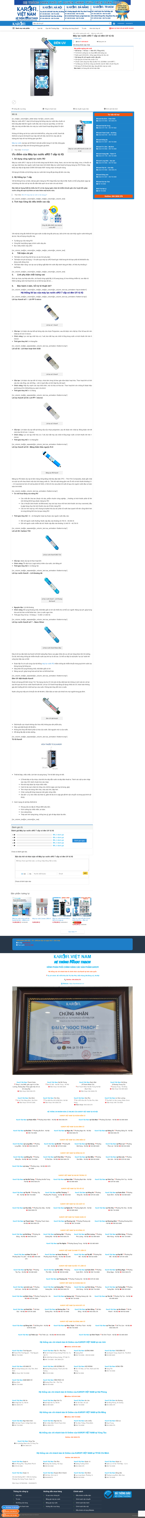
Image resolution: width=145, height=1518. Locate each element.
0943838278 (129, 23)
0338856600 (120, 23)
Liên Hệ (39, 28)
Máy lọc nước (16, 143)
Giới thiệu (19, 1495)
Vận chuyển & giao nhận (82, 109)
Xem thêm (71, 932)
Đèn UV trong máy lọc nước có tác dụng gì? (34, 195)
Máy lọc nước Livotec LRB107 (41, 918)
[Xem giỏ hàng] (114, 23)
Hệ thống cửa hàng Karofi (70, 28)
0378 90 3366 (29, 945)
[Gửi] (109, 23)
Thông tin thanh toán (50, 109)
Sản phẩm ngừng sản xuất (81, 33)
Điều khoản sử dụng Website (85, 1510)
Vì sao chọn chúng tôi (52, 1495)
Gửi (85, 873)
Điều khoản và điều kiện (83, 1495)
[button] (23, 28)
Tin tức (18, 1499)
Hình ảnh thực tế (95, 28)
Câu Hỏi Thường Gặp (52, 28)
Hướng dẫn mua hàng (19, 109)
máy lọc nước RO (48, 663)
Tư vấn (84, 28)
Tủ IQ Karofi (25, 150)
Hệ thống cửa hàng (22, 1503)
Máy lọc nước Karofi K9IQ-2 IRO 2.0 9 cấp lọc (61, 919)
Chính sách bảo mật (82, 1506)
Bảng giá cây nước (52, 1503)
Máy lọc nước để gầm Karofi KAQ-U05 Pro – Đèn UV (81, 919)
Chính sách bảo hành (112, 109)
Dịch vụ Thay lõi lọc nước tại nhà (122, 28)
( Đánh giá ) (77, 38)
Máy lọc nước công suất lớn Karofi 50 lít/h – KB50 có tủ (20, 919)
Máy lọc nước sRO (97, 33)
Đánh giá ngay (79, 840)
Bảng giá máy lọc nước (53, 1499)
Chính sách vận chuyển (83, 1499)
